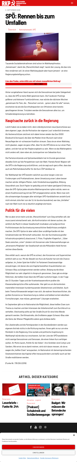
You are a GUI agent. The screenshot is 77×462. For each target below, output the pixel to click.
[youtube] (36, 426)
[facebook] (31, 426)
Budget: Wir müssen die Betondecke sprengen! (59, 408)
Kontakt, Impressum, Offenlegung (49, 458)
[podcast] (45, 426)
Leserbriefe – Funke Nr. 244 (10, 404)
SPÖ (34, 29)
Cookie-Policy (22, 458)
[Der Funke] (14, 5)
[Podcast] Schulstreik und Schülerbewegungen (39, 410)
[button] (74, 435)
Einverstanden (38, 447)
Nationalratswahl (25, 29)
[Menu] (72, 3)
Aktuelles (30, 400)
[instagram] (40, 426)
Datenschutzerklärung (33, 458)
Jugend (38, 400)
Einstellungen (38, 453)
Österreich (12, 29)
